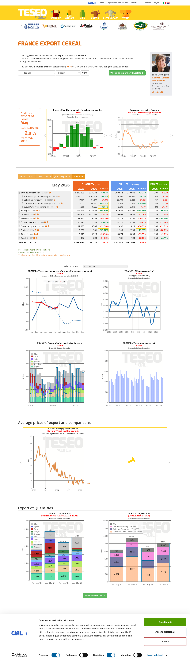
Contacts (147, 2)
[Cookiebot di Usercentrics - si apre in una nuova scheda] (19, 655)
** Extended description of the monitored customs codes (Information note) (44, 255)
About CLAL (136, 2)
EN (168, 3)
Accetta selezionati (165, 632)
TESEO (32, 13)
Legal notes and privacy (117, 2)
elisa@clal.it (158, 92)
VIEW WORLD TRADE (95, 595)
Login (156, 2)
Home (101, 2)
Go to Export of (127, 72)
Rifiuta (165, 641)
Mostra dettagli (155, 655)
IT (164, 3)
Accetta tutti (165, 622)
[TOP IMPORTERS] (50, 193)
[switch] (83, 655)
